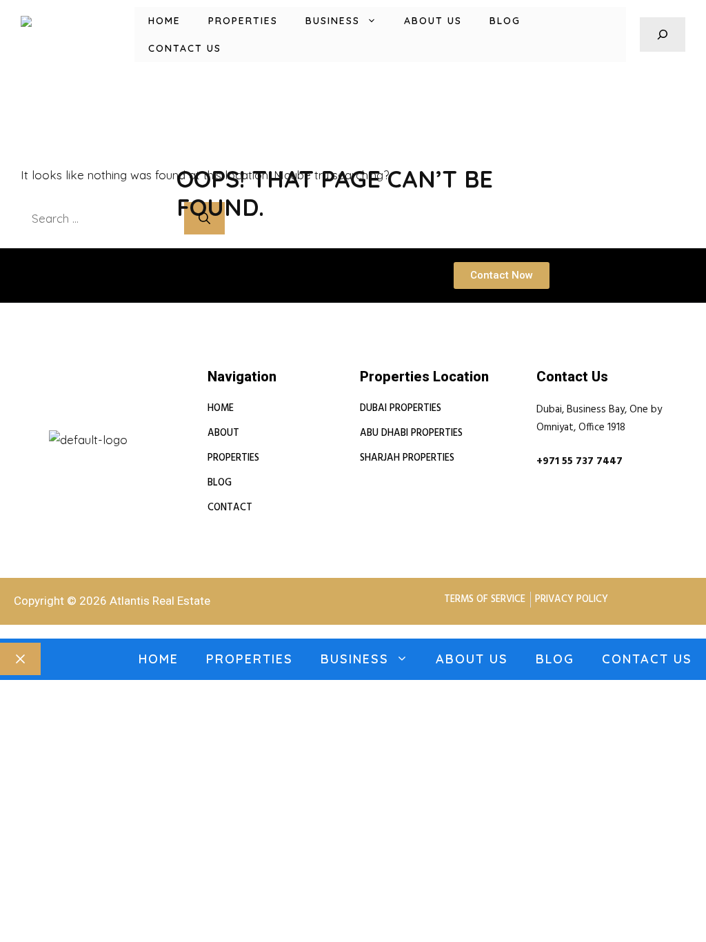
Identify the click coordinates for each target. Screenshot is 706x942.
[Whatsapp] (102, 423)
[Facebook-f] (75, 423)
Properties (243, 20)
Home (164, 20)
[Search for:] (102, 218)
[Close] (20, 659)
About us (433, 20)
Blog (505, 20)
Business (332, 20)
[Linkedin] (48, 423)
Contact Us (184, 48)
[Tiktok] (129, 423)
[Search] (204, 218)
